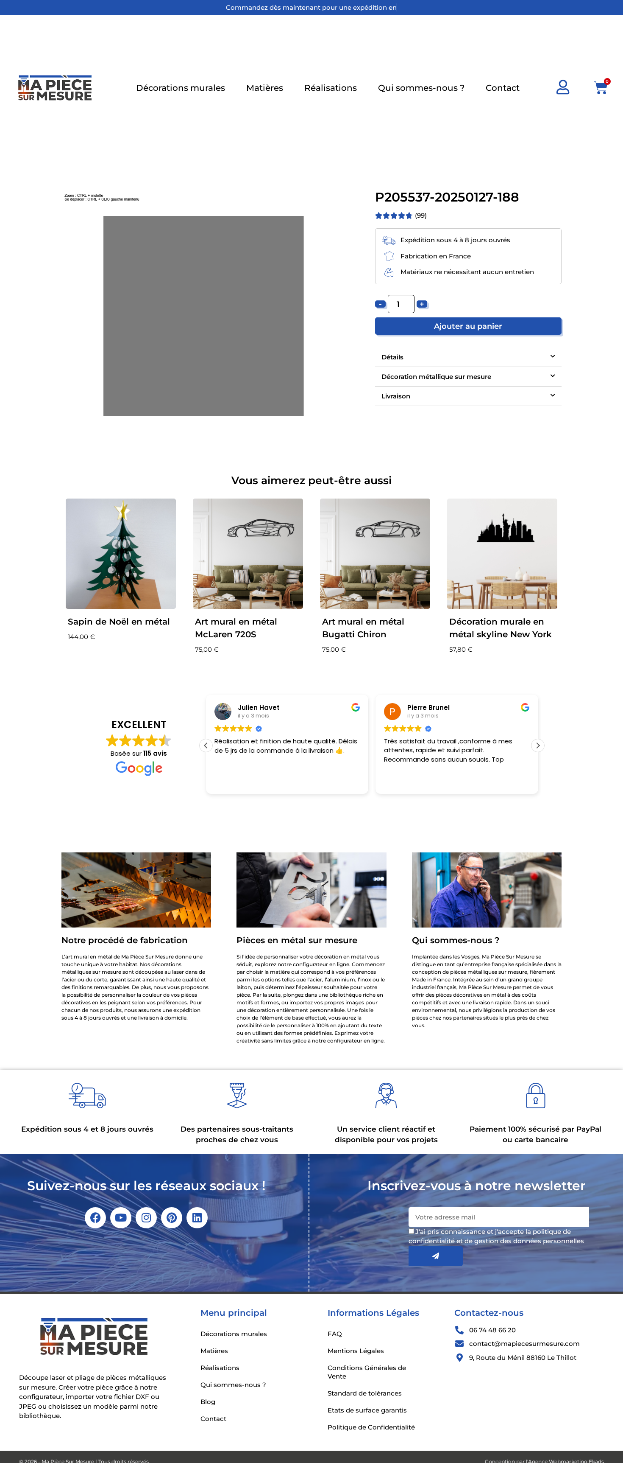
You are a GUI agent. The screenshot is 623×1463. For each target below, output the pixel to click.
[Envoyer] (436, 1256)
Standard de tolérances (365, 1393)
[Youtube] (120, 1217)
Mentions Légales (356, 1351)
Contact (503, 88)
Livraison (395, 396)
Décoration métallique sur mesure (436, 377)
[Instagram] (146, 1217)
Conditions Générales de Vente (367, 1372)
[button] (468, 357)
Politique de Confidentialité (371, 1427)
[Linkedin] (197, 1217)
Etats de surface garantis (367, 1410)
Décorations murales (180, 88)
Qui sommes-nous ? (421, 88)
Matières (264, 88)
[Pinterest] (171, 1217)
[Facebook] (95, 1217)
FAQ (335, 1334)
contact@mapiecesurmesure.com (524, 1344)
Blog (207, 1402)
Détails (392, 357)
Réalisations (330, 88)
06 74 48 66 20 (492, 1330)
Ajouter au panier (468, 326)
